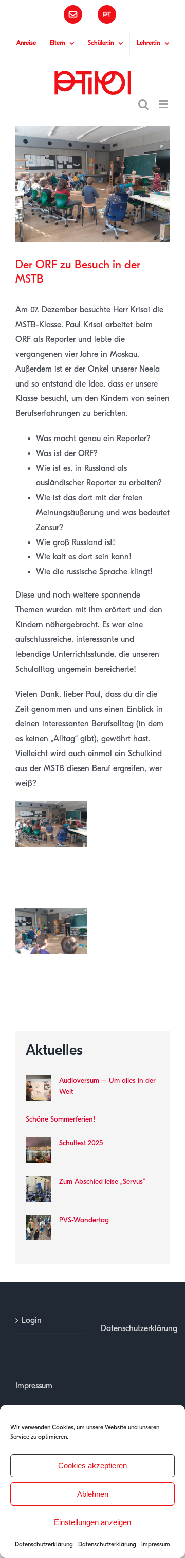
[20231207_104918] (51, 915)
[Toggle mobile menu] (164, 104)
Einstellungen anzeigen (92, 1522)
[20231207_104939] (51, 808)
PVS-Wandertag (84, 1220)
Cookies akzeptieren (92, 1465)
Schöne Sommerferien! (60, 1119)
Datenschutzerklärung (44, 1544)
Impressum (155, 1544)
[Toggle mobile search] (143, 104)
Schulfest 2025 (81, 1143)
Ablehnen (92, 1494)
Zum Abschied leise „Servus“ (102, 1181)
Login (32, 1320)
